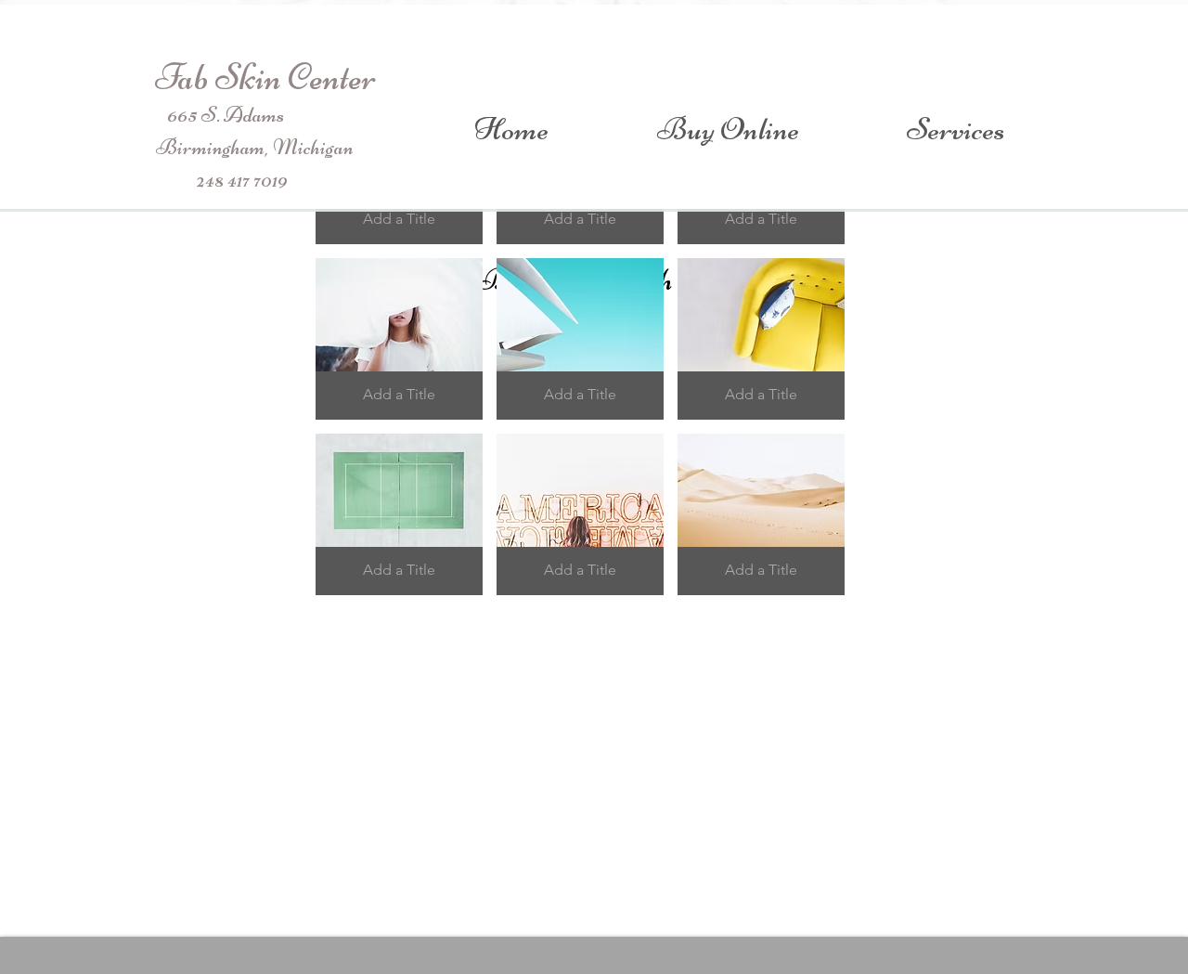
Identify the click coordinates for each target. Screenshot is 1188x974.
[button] (399, 339)
